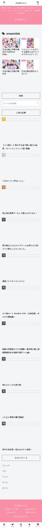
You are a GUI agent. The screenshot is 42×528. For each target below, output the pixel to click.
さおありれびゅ (30, 509)
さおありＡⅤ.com (11, 509)
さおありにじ (11, 512)
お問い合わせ (30, 512)
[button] (38, 103)
